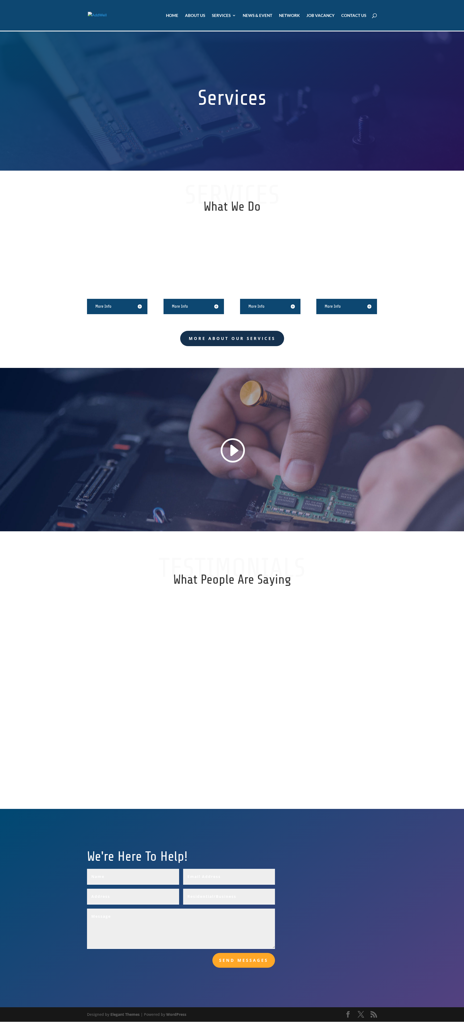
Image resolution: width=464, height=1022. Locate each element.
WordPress (176, 1014)
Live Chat (91, 809)
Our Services (183, 809)
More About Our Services (232, 338)
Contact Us (353, 15)
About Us (195, 15)
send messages (243, 960)
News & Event (257, 15)
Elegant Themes (125, 1014)
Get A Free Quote (284, 808)
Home (172, 15)
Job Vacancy (320, 15)
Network (289, 15)
